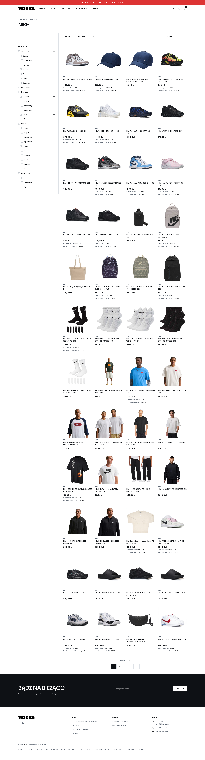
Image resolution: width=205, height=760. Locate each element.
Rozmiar (81, 37)
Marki (95, 9)
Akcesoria (66, 9)
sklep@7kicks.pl (162, 731)
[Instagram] (19, 723)
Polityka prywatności (80, 729)
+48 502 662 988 (163, 728)
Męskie (53, 9)
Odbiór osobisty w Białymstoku (84, 722)
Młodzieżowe (82, 9)
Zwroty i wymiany (119, 725)
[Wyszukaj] (173, 8)
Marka (68, 37)
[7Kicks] (26, 8)
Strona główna (25, 19)
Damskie (41, 9)
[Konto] (178, 8)
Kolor (95, 37)
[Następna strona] (137, 666)
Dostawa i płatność (120, 722)
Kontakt (75, 733)
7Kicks (26, 745)
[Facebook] (23, 723)
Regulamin (76, 725)
